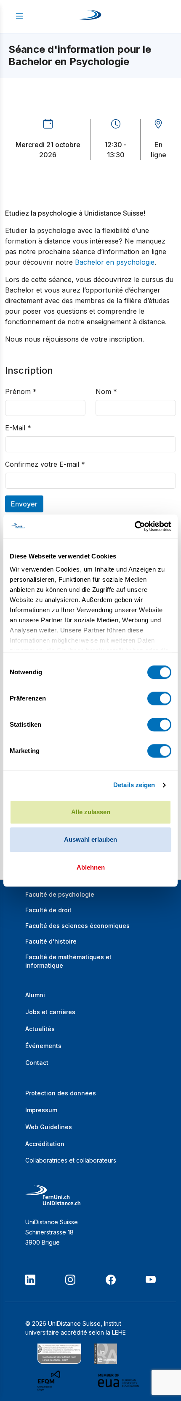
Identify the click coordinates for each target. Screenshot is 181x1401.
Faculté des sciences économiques (77, 925)
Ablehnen (91, 867)
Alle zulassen (90, 811)
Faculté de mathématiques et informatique (68, 961)
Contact (36, 1062)
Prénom (21, 391)
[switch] (159, 698)
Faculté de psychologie (59, 894)
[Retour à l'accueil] (90, 16)
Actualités (40, 1028)
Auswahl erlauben (90, 839)
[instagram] (70, 1280)
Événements (43, 1045)
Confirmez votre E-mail (45, 464)
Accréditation (44, 1143)
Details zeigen (134, 784)
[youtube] (151, 1280)
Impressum (41, 1110)
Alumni (35, 995)
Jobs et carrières (50, 1011)
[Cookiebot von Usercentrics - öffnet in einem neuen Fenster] (134, 526)
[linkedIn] (30, 1280)
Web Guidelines (48, 1126)
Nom (106, 391)
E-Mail (18, 428)
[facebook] (111, 1280)
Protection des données (60, 1093)
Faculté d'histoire (51, 941)
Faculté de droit (48, 910)
